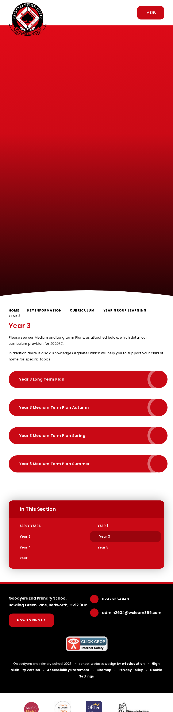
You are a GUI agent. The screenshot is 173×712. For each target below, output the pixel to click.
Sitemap (104, 670)
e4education (133, 663)
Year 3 (14, 315)
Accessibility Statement (68, 670)
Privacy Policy (131, 670)
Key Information (44, 310)
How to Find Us (31, 620)
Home (14, 310)
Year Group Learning (125, 310)
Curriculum (83, 310)
